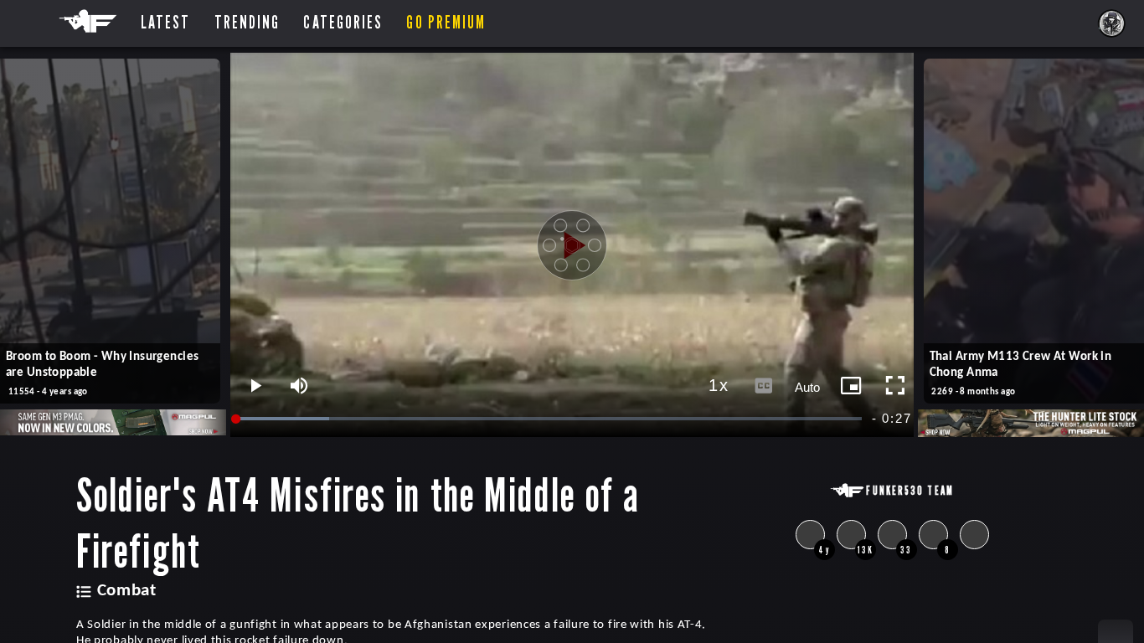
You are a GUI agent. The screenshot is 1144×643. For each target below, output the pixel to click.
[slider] (550, 419)
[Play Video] (572, 245)
